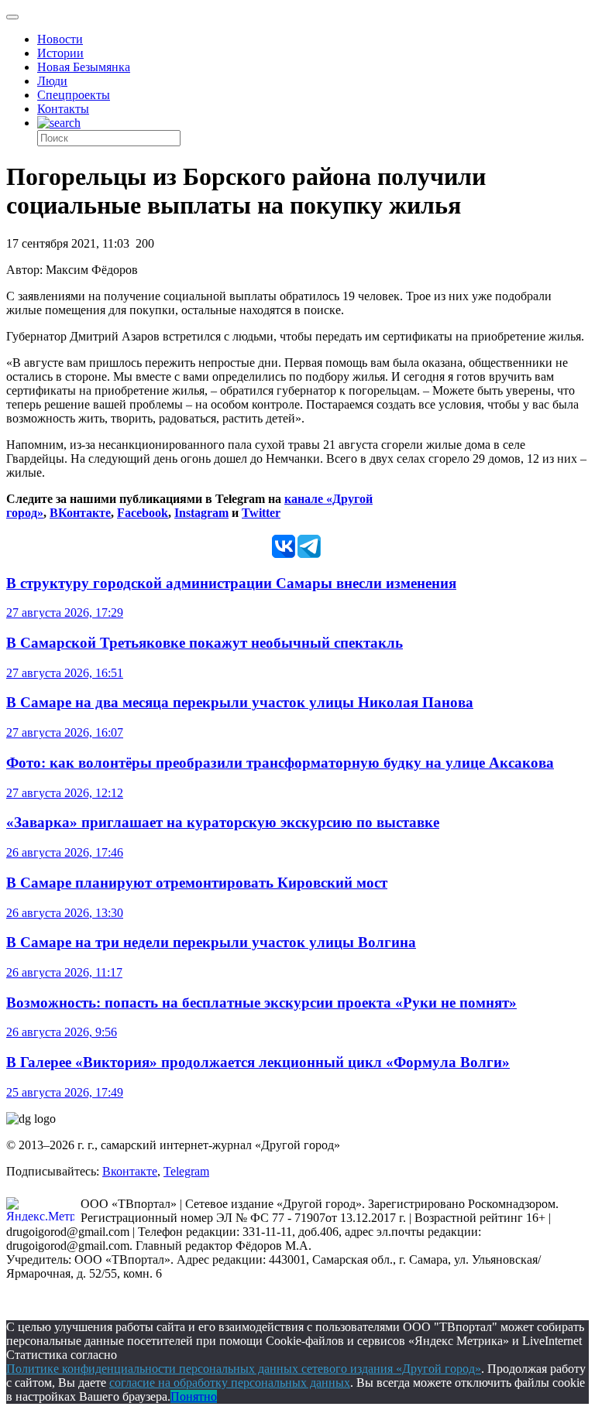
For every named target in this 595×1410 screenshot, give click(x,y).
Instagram (201, 512)
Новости (60, 39)
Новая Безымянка (83, 67)
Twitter (261, 512)
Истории (60, 53)
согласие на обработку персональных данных (229, 1382)
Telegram (186, 1171)
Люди (52, 80)
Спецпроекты (73, 94)
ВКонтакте (80, 512)
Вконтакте (129, 1171)
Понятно (193, 1396)
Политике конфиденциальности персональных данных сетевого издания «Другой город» (243, 1368)
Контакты (63, 108)
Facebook (142, 512)
